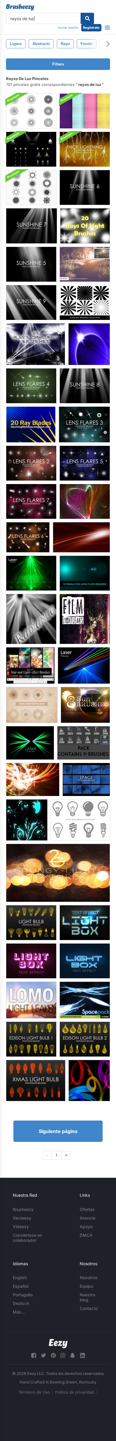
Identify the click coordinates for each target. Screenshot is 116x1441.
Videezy (21, 1226)
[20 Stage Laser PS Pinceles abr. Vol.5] (31, 573)
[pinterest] (53, 1355)
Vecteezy (22, 1217)
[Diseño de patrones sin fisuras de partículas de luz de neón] (84, 111)
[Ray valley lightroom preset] (84, 264)
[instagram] (62, 1355)
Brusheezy (23, 1209)
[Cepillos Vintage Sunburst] (32, 705)
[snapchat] (72, 1355)
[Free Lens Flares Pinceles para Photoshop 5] (84, 463)
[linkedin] (82, 1355)
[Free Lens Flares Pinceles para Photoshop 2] (31, 463)
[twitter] (43, 1355)
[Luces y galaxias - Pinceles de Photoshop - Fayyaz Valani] (83, 743)
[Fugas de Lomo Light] (31, 1000)
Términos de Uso (34, 1392)
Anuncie (87, 1217)
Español (20, 1286)
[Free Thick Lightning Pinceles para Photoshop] (84, 149)
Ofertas (87, 1209)
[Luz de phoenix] (32, 779)
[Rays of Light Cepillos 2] (85, 226)
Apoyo (86, 1226)
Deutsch (21, 1303)
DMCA (86, 1235)
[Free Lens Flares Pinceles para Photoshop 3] (84, 424)
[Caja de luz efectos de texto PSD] (31, 961)
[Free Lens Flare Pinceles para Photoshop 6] (28, 537)
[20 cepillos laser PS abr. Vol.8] (30, 743)
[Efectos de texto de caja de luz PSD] (84, 922)
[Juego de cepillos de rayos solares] (31, 111)
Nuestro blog (87, 1297)
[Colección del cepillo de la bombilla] (80, 820)
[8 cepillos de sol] (85, 705)
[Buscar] (87, 18)
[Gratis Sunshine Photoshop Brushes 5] (31, 264)
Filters (58, 64)
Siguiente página (58, 1131)
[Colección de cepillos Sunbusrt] (84, 302)
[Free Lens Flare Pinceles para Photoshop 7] (31, 501)
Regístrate (91, 27)
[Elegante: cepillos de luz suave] (81, 537)
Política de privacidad (74, 1392)
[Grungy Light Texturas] (58, 873)
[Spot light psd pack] (31, 149)
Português (23, 1294)
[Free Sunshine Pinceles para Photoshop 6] (84, 187)
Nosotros (89, 1277)
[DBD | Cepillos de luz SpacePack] (84, 1000)
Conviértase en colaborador (27, 1238)
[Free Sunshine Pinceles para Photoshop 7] (31, 226)
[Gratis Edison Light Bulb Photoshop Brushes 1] (31, 1039)
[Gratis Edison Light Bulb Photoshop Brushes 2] (84, 1039)
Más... (19, 1311)
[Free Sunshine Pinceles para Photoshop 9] (31, 302)
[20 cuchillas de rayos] (31, 424)
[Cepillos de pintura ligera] (89, 1080)
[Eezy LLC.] (58, 1343)
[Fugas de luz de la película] (84, 619)
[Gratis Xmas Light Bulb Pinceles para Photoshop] (35, 1080)
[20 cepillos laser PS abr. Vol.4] (84, 665)
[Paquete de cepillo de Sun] (31, 187)
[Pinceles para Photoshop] (86, 779)
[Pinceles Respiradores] (84, 573)
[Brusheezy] (20, 7)
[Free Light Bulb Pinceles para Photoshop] (31, 922)
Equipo (86, 1286)
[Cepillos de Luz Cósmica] (84, 501)
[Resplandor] (31, 619)
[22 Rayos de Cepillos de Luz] (35, 344)
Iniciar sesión (68, 27)
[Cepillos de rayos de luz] (89, 344)
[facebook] (33, 1355)
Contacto (89, 1308)
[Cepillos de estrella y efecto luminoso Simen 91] (30, 665)
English (20, 1277)
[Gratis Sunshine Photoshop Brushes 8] (84, 385)
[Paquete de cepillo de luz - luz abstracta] (27, 820)
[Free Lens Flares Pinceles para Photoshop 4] (31, 385)
